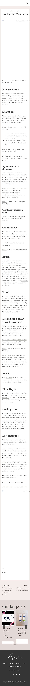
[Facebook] (11, 674)
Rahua (4, 201)
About (5, 663)
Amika (4, 462)
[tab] (13, 644)
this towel (9, 305)
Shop (25, 663)
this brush (24, 280)
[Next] (26, 627)
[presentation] (8, 618)
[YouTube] (19, 674)
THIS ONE (22, 415)
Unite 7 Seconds (7, 355)
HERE (9, 426)
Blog (11, 663)
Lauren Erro (16, 17)
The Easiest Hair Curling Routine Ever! (14, 487)
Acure (4, 172)
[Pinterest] (16, 674)
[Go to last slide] (4, 627)
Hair (18, 11)
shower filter (11, 98)
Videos (18, 663)
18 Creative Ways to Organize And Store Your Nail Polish (7, 590)
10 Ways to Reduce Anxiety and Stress (22, 588)
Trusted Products (15, 666)
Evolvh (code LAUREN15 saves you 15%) (14, 188)
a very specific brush (8, 265)
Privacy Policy (15, 669)
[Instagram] (13, 674)
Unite (4, 216)
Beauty (13, 11)
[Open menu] (27, 3)
